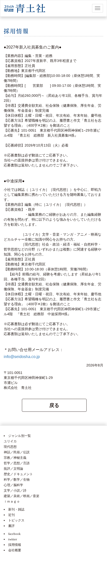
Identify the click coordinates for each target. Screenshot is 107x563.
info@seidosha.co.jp (22, 357)
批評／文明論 (13, 468)
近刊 (11, 515)
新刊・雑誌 (16, 509)
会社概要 (14, 550)
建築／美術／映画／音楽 (21, 496)
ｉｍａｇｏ (12, 501)
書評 (11, 526)
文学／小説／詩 (15, 490)
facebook (14, 534)
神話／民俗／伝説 (17, 452)
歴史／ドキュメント (18, 474)
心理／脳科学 (13, 485)
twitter (12, 539)
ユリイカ (10, 441)
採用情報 (14, 545)
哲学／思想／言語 (17, 463)
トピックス (16, 520)
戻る (54, 405)
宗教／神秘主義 (15, 458)
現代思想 (10, 447)
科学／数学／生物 (17, 479)
